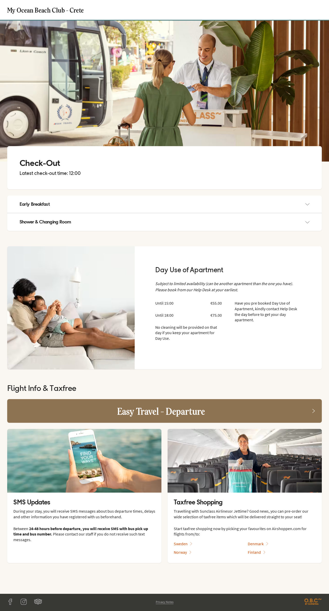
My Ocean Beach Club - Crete (45, 10)
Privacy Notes (164, 602)
